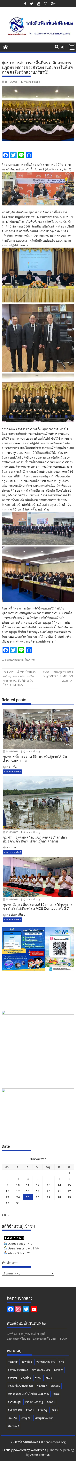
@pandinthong (32, 81)
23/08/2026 (11, 832)
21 (59, 1191)
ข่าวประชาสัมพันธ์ (14, 659)
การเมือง (27, 1362)
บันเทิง (48, 1378)
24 (18, 1197)
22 (69, 1191)
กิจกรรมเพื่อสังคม (45, 1362)
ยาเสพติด (42, 1386)
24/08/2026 (11, 751)
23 (7, 1197)
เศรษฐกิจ (26, 1418)
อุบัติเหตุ (42, 1410)
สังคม (56, 1394)
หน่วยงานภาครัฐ (34, 1402)
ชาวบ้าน (12, 1378)
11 (27, 1185)
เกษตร (54, 1410)
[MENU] (72, 47)
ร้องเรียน (55, 1386)
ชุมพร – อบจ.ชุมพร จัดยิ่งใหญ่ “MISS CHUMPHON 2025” (57, 676)
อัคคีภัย (51, 1402)
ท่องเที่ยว (26, 1378)
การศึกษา (13, 1362)
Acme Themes (40, 1454)
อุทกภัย (30, 1410)
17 (18, 1191)
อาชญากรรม (15, 1410)
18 (27, 1191)
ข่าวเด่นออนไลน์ (41, 1370)
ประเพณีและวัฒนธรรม (20, 1386)
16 (7, 1191)
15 (69, 1185)
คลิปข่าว (58, 1370)
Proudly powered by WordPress (24, 1450)
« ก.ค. (5, 1215)
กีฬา (61, 1362)
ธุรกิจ (38, 1378)
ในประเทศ (30, 659)
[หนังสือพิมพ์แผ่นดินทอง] (5, 47)
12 (37, 1185)
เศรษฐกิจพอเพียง (43, 1418)
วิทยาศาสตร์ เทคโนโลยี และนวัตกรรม (28, 1394)
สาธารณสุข (14, 1402)
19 (37, 1191)
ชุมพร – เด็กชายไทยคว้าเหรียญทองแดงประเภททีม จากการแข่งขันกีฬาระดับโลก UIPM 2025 (19, 678)
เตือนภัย (12, 1418)
